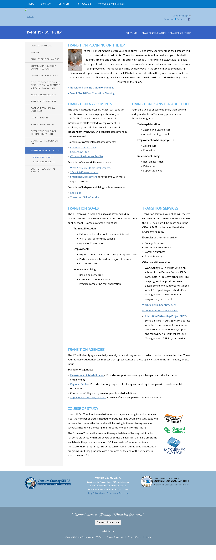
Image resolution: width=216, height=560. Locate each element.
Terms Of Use (134, 537)
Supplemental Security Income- (88, 397)
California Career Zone (83, 147)
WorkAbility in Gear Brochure (159, 305)
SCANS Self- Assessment (84, 172)
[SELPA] (29, 15)
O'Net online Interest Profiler (86, 156)
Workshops (169, 19)
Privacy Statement (115, 537)
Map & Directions (96, 493)
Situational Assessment (83, 176)
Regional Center (79, 384)
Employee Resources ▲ (108, 522)
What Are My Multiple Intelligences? (90, 168)
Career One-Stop (79, 152)
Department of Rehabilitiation (87, 375)
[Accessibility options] (108, 497)
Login (148, 537)
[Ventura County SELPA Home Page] (124, 33)
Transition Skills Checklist (85, 197)
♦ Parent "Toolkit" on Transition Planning (91, 93)
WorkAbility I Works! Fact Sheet (160, 310)
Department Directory (117, 493)
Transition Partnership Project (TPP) (165, 316)
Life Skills (75, 192)
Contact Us (181, 19)
